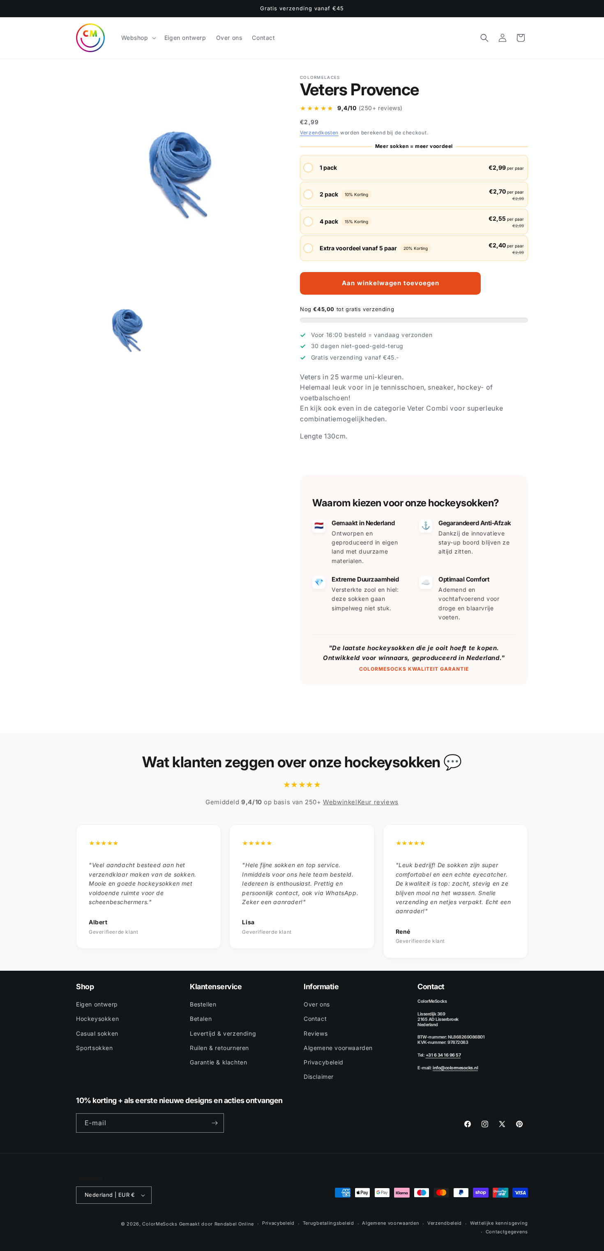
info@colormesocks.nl (455, 1068)
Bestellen (203, 1004)
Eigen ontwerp (97, 1004)
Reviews (315, 1033)
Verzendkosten (319, 132)
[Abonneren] (214, 1123)
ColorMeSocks (159, 1224)
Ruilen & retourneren (219, 1047)
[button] (137, 37)
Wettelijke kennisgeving (499, 1223)
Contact (315, 1018)
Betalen (201, 1018)
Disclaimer (319, 1076)
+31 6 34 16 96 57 (443, 1055)
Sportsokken (94, 1047)
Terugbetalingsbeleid (328, 1223)
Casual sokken (97, 1033)
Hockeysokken (97, 1018)
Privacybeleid (323, 1062)
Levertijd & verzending (223, 1033)
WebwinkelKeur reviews (361, 802)
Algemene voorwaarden (338, 1047)
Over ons (317, 1004)
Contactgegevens (507, 1232)
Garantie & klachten (218, 1062)
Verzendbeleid (444, 1223)
